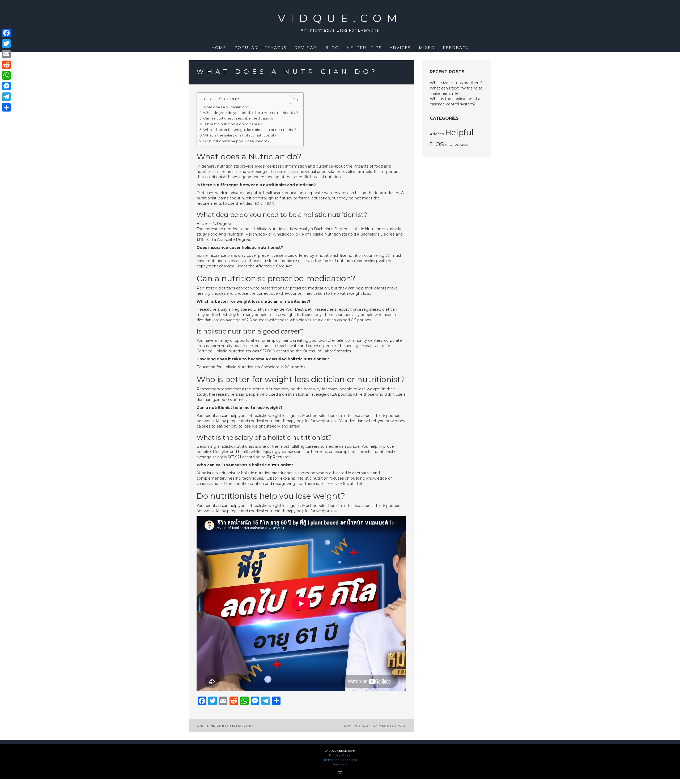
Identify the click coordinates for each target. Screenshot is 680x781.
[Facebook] (6, 33)
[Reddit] (6, 64)
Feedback (456, 47)
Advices (400, 47)
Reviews (306, 47)
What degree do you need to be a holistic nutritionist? (250, 112)
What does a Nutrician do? (225, 107)
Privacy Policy (340, 755)
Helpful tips (364, 47)
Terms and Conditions (340, 760)
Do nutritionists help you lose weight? (236, 141)
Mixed (427, 47)
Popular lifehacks (260, 47)
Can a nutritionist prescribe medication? (238, 118)
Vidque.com (340, 18)
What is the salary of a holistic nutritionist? (240, 135)
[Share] (6, 107)
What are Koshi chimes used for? (374, 725)
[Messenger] (6, 86)
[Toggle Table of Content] (292, 99)
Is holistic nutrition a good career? (233, 124)
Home (218, 47)
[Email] (6, 54)
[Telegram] (6, 96)
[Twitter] (6, 43)
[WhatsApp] (6, 75)
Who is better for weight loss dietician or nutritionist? (249, 129)
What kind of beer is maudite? (225, 725)
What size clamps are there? (456, 82)
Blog (332, 47)
